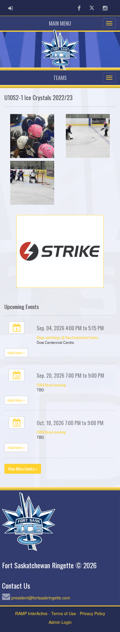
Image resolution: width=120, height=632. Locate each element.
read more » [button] (16, 352)
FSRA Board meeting (51, 385)
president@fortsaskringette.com (40, 598)
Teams (60, 77)
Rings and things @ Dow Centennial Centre (67, 337)
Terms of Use (63, 613)
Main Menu (60, 23)
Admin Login (60, 622)
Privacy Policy (92, 613)
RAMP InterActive (31, 613)
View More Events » (22, 469)
